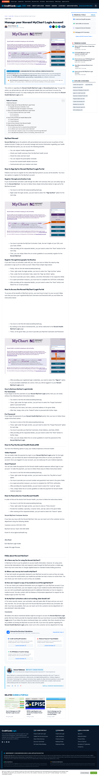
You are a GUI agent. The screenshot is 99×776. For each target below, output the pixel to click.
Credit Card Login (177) (78, 84)
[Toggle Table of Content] (62, 100)
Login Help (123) (88, 84)
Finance (47, 6)
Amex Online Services (39, 739)
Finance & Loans (60, 739)
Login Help (62, 6)
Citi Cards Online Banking (40, 744)
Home (28, 6)
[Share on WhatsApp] (56, 26)
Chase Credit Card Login (40, 733)
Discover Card (35, 1)
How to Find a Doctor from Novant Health (19, 123)
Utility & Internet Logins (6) (79, 107)
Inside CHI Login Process (12, 547)
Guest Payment (15, 121)
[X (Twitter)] (15, 686)
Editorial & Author (82, 736)
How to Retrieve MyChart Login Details (20, 112)
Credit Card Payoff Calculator (18, 638)
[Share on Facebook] (50, 26)
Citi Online (42, 1)
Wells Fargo (58, 1)
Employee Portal (72, 6)
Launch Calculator (20, 645)
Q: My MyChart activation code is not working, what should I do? (27, 132)
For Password (15, 115)
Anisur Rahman (12, 26)
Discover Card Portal (39, 741)
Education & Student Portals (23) (80, 95)
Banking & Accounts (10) (78, 104)
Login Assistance (60, 736)
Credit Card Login (38, 6)
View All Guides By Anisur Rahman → (53, 685)
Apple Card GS (65, 1)
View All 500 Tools (58, 632)
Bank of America (50, 1)
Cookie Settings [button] (85, 772)
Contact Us (80, 746)
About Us (80, 733)
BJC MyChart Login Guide (13, 543)
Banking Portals (59, 741)
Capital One (21, 1)
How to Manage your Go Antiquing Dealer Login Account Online (54, 712)
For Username (15, 114)
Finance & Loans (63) (77, 87)
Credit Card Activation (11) (78, 101)
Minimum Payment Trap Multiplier (48, 638)
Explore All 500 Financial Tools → (84, 36)
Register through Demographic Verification (21, 108)
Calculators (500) (86, 6)
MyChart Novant (12, 103)
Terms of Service (82, 741)
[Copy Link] (63, 26)
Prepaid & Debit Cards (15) (78, 98)
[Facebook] (18, 686)
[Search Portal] (95, 5)
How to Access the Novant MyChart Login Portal (21, 110)
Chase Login (14, 1)
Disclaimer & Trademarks (84, 744)
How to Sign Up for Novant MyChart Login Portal (21, 105)
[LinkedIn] (12, 686)
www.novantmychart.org (33, 190)
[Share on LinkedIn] (59, 26)
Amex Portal (28, 1)
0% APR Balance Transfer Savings (19, 652)
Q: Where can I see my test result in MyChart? (22, 129)
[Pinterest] (21, 686)
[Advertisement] (35, 306)
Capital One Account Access (41, 736)
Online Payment (14, 119)
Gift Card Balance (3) (77, 110)
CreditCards (12, 6)
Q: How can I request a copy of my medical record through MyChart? (28, 130)
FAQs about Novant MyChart (16, 125)
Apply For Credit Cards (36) (79, 93)
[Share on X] (53, 26)
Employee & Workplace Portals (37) (81, 90)
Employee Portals (60, 744)
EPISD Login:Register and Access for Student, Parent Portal (34, 712)
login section (28, 271)
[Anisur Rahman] (6, 26)
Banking (54, 6)
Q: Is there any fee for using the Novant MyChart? (23, 127)
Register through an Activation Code (19, 106)
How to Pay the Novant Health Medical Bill (19, 117)
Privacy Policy (81, 739)
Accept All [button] (93, 772)
